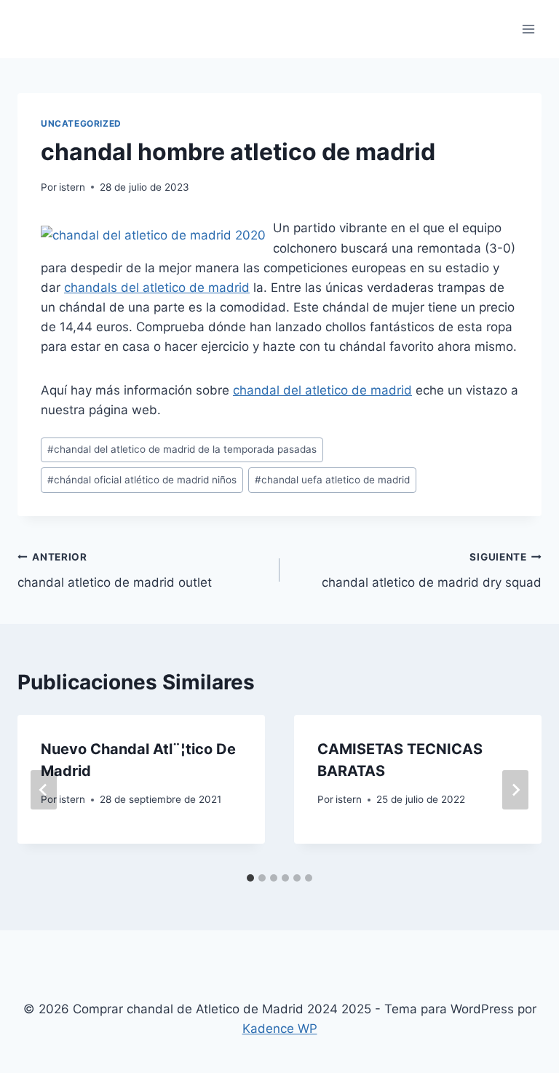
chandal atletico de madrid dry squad (432, 570)
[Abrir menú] (528, 28)
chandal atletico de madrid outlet (114, 570)
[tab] (250, 878)
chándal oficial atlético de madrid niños (142, 480)
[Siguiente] (515, 789)
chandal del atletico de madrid (322, 390)
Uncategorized (81, 123)
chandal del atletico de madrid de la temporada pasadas (182, 449)
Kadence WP (279, 1028)
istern (72, 187)
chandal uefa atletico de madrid (332, 480)
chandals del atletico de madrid (157, 287)
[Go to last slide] (44, 789)
